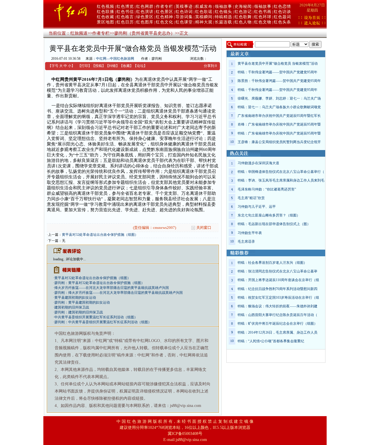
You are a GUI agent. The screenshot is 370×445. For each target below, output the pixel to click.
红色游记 (243, 12)
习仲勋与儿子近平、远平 (257, 207)
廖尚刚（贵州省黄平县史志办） (144, 33)
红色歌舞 (243, 17)
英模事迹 (184, 6)
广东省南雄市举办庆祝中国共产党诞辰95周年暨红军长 (279, 116)
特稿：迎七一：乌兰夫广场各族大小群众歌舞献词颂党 (279, 107)
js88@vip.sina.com (191, 439)
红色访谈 (282, 12)
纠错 (112, 66)
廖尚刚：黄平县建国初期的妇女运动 (82, 302)
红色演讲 (144, 12)
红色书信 (125, 12)
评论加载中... (76, 259)
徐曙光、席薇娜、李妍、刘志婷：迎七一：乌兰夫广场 (279, 98)
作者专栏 (164, 6)
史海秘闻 (243, 6)
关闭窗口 (203, 227)
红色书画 (262, 12)
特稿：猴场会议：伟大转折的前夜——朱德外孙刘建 (277, 306)
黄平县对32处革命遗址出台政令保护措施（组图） (100, 235)
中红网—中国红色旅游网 (115, 59)
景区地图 (105, 22)
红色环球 (262, 17)
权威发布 (203, 6)
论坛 (140, 66)
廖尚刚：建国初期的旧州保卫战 (78, 312)
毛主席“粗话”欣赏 (251, 198)
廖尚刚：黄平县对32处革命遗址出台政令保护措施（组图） (99, 283)
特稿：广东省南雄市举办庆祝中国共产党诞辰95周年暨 (279, 133)
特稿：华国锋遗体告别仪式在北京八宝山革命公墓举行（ (281, 172)
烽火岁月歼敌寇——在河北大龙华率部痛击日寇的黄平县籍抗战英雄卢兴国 (111, 288)
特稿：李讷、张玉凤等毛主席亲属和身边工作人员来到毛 (281, 180)
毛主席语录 (246, 242)
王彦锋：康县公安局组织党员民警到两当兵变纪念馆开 (279, 142)
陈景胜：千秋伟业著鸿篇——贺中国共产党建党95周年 (279, 81)
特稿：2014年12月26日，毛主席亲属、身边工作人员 (277, 332)
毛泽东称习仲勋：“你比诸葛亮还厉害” (267, 189)
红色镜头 (223, 12)
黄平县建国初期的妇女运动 (75, 298)
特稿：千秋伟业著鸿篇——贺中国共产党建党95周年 (277, 72)
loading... (59, 259)
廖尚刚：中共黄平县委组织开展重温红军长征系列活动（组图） (102, 322)
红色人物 (243, 22)
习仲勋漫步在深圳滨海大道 (258, 163)
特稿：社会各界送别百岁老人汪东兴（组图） (272, 263)
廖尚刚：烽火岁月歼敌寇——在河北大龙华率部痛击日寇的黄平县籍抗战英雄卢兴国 (118, 293)
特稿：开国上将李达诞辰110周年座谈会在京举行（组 (278, 280)
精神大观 (203, 22)
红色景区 (164, 12)
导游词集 (184, 17)
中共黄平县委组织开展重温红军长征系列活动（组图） (96, 317)
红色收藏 (105, 17)
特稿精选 (223, 17)
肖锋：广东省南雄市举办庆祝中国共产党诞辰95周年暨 (279, 124)
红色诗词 (184, 12)
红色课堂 (184, 22)
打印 (84, 66)
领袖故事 (223, 6)
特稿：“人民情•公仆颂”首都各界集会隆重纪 (271, 341)
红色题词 (282, 17)
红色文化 (164, 22)
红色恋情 (282, 6)
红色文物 (262, 22)
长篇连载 (223, 22)
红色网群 (144, 6)
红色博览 (125, 6)
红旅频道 (79, 33)
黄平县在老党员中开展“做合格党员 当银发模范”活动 (278, 63)
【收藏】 (126, 66)
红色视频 (105, 6)
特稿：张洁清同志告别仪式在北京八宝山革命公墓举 (277, 271)
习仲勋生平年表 (250, 233)
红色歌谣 (203, 12)
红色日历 (125, 22)
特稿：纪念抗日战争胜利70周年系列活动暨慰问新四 (277, 289)
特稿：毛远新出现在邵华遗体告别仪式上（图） (274, 224)
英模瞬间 (203, 17)
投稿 (98, 66)
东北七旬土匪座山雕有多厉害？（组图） (269, 215)
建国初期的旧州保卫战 (71, 307)
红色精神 (164, 17)
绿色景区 (144, 17)
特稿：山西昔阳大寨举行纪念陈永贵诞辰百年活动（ (277, 315)
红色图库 (144, 22)
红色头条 (282, 22)
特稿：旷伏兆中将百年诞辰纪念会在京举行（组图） (277, 323)
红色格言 (125, 17)
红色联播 (105, 12)
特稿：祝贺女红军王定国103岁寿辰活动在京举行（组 (278, 298)
